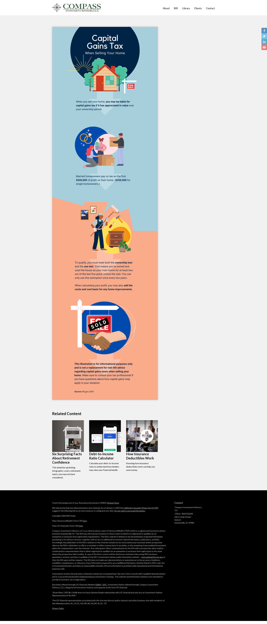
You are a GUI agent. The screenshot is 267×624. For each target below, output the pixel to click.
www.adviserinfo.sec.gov (152, 557)
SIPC (104, 584)
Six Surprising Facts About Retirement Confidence (67, 458)
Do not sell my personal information (129, 511)
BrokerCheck (113, 503)
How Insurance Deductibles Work (140, 456)
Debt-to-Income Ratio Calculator (101, 456)
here (85, 521)
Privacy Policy (58, 608)
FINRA (98, 584)
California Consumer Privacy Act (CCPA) (140, 508)
